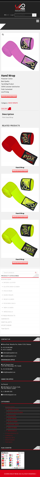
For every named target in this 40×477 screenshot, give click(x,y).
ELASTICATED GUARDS (12, 286)
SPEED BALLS (8, 311)
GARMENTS (5, 319)
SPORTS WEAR (6, 325)
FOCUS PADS (8, 291)
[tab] (6, 108)
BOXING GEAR (6, 279)
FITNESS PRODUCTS (8, 315)
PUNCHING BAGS (9, 303)
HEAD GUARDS (9, 299)
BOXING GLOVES (9, 282)
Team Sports (5, 328)
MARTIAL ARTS (6, 322)
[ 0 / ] (7, 15)
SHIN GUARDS (8, 307)
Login (12, 15)
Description (6, 108)
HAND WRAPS (13, 103)
